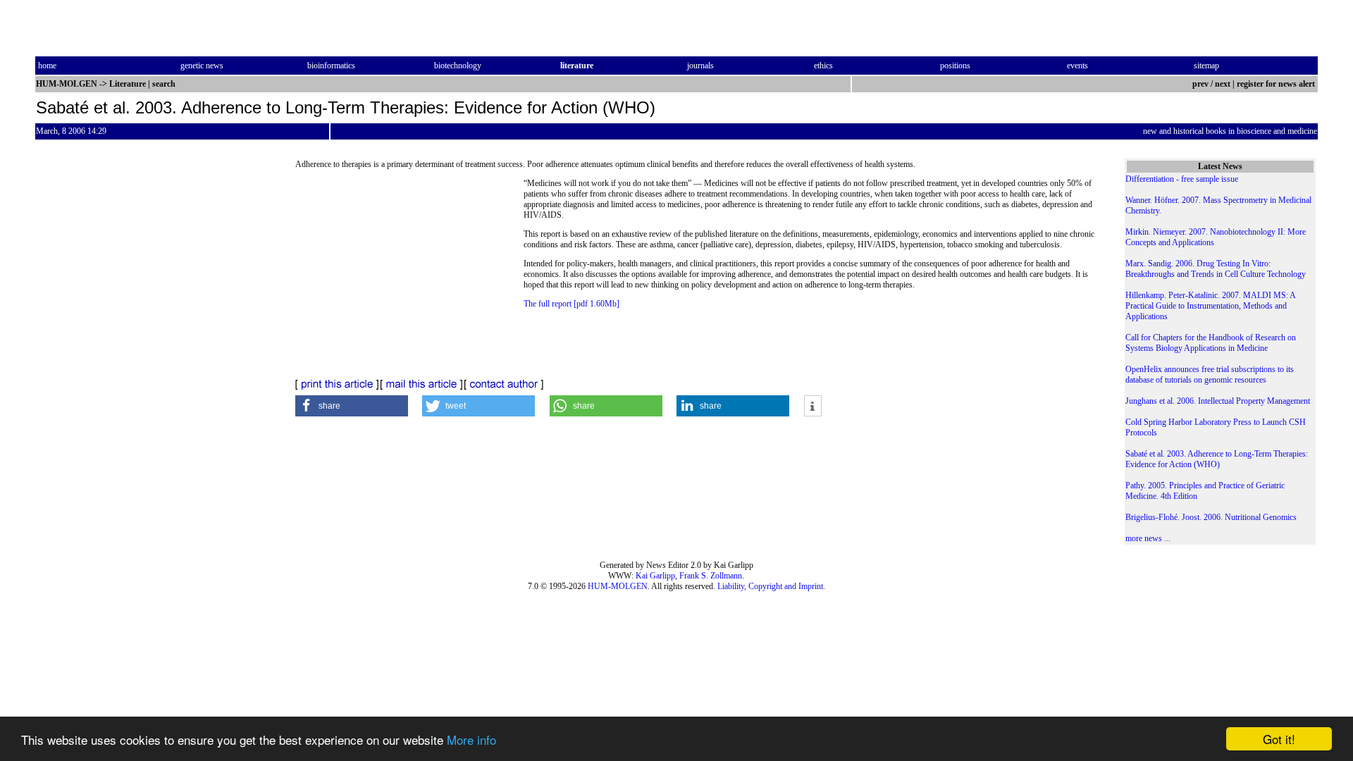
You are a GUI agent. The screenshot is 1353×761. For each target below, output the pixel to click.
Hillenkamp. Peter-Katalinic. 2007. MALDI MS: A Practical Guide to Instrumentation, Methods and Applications (1210, 305)
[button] (351, 405)
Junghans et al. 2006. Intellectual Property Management (1217, 401)
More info (471, 739)
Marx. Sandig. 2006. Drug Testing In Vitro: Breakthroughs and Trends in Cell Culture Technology (1215, 269)
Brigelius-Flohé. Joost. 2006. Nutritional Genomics (1211, 517)
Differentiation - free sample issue (1181, 179)
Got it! (1279, 739)
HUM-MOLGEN (618, 586)
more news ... (1147, 538)
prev (1200, 84)
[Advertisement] (409, 275)
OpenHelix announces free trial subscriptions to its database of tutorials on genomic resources (1209, 374)
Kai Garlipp (655, 576)
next (1222, 84)
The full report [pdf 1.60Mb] (571, 304)
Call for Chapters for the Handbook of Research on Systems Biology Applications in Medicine (1210, 343)
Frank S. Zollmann (710, 576)
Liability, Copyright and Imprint (770, 586)
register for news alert (1277, 84)
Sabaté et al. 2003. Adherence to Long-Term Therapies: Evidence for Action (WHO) (1216, 459)
